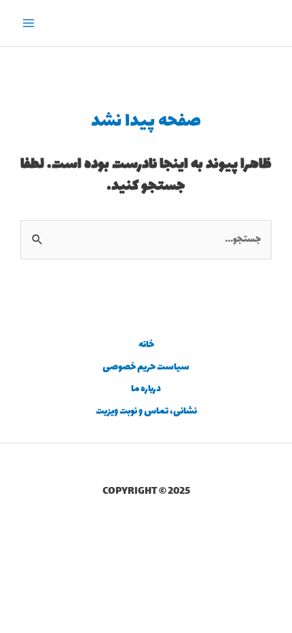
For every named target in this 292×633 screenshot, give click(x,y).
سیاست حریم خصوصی (146, 367)
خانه (146, 345)
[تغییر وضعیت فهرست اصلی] (29, 23)
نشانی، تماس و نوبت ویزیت (146, 411)
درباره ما (146, 389)
